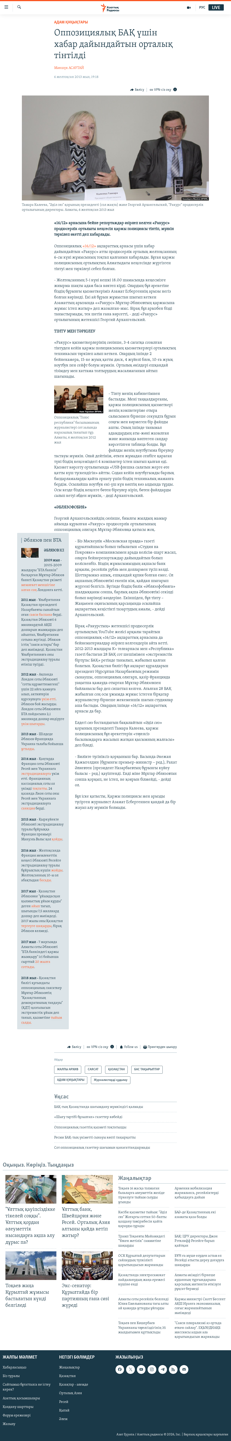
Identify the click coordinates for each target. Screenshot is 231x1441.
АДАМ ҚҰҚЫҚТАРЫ (71, 22)
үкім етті (49, 699)
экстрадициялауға (36, 774)
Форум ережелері (17, 1415)
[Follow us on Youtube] (141, 1369)
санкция (28, 808)
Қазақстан (67, 1376)
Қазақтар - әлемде (73, 1384)
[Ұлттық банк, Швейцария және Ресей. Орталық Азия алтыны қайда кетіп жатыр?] (87, 1189)
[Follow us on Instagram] (152, 1369)
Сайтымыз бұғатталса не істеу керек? (27, 1387)
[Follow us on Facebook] (120, 1369)
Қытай (64, 1410)
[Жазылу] (184, 1369)
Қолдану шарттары (18, 1407)
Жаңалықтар (69, 1367)
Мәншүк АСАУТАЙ (69, 68)
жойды (56, 870)
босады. (45, 880)
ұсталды (27, 749)
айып (35, 906)
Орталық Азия (70, 1393)
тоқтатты (39, 789)
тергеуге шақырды (36, 926)
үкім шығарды (32, 724)
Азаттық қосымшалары (21, 1398)
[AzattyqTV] (189, 7)
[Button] (137, 90)
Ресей (63, 1402)
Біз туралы (11, 1376)
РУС (202, 7)
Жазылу (9, 1424)
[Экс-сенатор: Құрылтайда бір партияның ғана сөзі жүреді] (87, 1265)
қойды (57, 839)
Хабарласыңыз (14, 1367)
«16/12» (89, 246)
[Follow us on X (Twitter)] (130, 1369)
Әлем (63, 1419)
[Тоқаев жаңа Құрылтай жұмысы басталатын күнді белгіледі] (30, 1265)
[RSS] (173, 1369)
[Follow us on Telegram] (162, 1369)
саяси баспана (40, 615)
